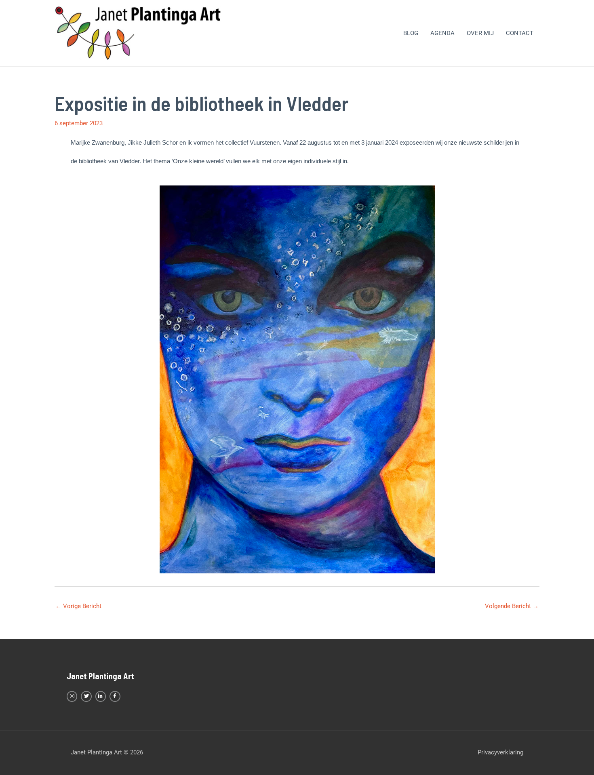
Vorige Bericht (78, 606)
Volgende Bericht (512, 606)
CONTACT (519, 33)
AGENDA (442, 33)
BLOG (410, 33)
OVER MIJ (480, 33)
